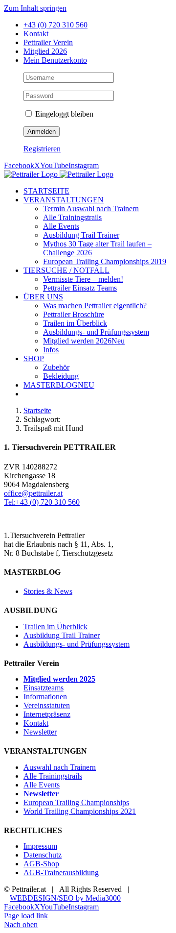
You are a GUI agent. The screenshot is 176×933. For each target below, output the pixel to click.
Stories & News (47, 591)
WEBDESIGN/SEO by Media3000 (65, 898)
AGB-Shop (41, 863)
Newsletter (40, 732)
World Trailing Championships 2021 (79, 811)
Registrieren (42, 149)
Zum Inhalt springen (35, 8)
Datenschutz (42, 855)
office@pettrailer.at (33, 493)
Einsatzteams (43, 688)
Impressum (40, 846)
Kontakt (35, 723)
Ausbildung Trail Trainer (61, 635)
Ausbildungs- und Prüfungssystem (76, 644)
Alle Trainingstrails (52, 776)
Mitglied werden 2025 (59, 679)
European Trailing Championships (76, 802)
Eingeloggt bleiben (63, 114)
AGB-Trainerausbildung (61, 872)
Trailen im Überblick (55, 626)
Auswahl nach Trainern (59, 767)
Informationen (45, 696)
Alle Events (41, 785)
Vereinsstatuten (46, 705)
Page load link (26, 915)
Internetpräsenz (46, 714)
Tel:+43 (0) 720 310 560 (42, 502)
